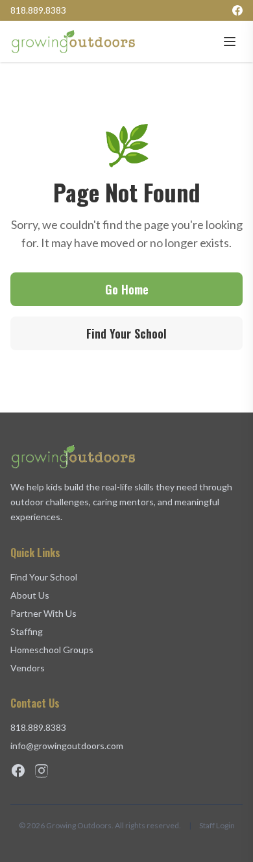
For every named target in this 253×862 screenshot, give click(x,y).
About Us (29, 595)
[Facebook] (237, 10)
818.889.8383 (38, 10)
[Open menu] (230, 41)
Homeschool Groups (51, 649)
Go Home (127, 289)
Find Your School (126, 333)
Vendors (27, 667)
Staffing (26, 631)
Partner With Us (43, 613)
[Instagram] (41, 770)
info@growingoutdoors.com (66, 745)
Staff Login (217, 825)
